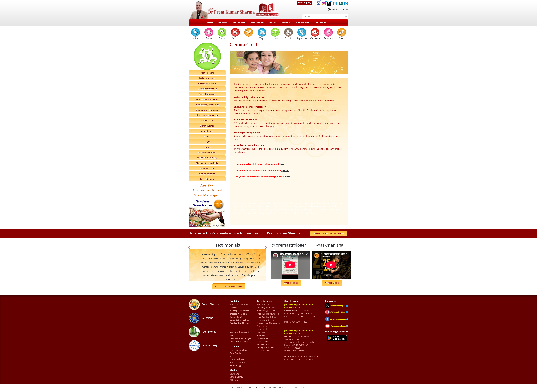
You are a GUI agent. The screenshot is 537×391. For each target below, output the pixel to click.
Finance (207, 147)
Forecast (261, 335)
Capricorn (315, 38)
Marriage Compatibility (207, 163)
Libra (275, 38)
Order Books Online (239, 341)
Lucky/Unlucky (207, 179)
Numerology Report (266, 310)
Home (210, 22)
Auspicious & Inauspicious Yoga (265, 346)
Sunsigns (207, 318)
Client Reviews (301, 22)
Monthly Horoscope (207, 88)
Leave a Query (304, 2)
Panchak (261, 332)
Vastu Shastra (210, 304)
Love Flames (262, 341)
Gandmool (262, 329)
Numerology (209, 345)
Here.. (282, 164)
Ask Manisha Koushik (240, 332)
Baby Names (263, 338)
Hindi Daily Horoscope (207, 99)
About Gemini (207, 72)
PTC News (234, 380)
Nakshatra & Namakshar (268, 323)
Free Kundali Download (268, 313)
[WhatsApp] (340, 2)
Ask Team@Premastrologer (240, 337)
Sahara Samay (236, 376)
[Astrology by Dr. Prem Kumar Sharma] (234, 9)
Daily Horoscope (207, 78)
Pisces (341, 38)
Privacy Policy (276, 387)
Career (207, 136)
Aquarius (328, 38)
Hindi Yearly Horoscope (207, 115)
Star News (234, 373)
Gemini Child (207, 131)
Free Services (238, 22)
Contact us (320, 22)
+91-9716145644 (339, 9)
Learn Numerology (238, 350)
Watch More (291, 283)
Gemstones (209, 331)
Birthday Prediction (266, 307)
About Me (222, 22)
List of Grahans (237, 359)
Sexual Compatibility (207, 157)
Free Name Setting (265, 320)
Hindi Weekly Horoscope (207, 104)
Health (207, 141)
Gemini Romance (207, 173)
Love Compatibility (207, 152)
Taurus (209, 38)
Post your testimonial (228, 286)
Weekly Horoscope (207, 83)
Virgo (261, 38)
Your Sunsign (263, 304)
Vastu (232, 356)
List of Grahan (263, 350)
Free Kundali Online (266, 317)
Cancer (235, 38)
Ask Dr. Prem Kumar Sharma (239, 306)
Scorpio (288, 38)
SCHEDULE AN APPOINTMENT (328, 233)
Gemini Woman (207, 126)
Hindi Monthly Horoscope (207, 110)
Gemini (221, 38)
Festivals (285, 22)
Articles (272, 22)
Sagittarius (302, 38)
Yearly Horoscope (207, 94)
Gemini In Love (207, 168)
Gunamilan (262, 326)
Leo (248, 38)
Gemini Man (207, 120)
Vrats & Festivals (237, 362)
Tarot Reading (236, 353)
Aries (195, 38)
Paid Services (257, 22)
